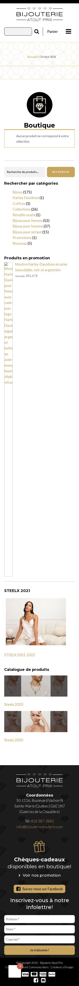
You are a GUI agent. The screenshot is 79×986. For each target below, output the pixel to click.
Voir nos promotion (42, 875)
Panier (52, 31)
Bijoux (18, 192)
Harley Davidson (26, 198)
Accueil (32, 57)
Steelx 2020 (13, 704)
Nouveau (20, 243)
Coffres (19, 203)
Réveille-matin (24, 215)
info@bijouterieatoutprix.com (39, 827)
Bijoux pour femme (27, 220)
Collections (22, 209)
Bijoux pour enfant (27, 232)
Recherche (61, 171)
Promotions (22, 237)
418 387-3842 (42, 821)
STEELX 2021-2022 (19, 655)
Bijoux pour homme (28, 226)
